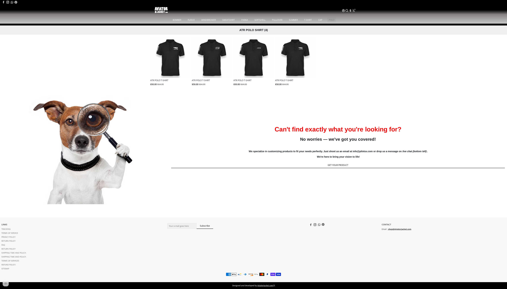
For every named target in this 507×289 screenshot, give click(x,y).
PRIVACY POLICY (8, 237)
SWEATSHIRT (228, 19)
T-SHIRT (308, 19)
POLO (331, 19)
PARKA (244, 19)
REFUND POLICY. (8, 265)
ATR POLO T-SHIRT (159, 80)
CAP (320, 19)
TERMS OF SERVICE (9, 233)
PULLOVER (277, 19)
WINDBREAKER (208, 19)
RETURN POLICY (8, 241)
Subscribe (205, 225)
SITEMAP (5, 268)
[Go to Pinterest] (16, 2)
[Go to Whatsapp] (11, 2)
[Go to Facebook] (3, 2)
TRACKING (6, 229)
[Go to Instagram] (7, 2)
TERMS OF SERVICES (10, 261)
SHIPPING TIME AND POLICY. (13, 253)
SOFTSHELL (260, 19)
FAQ (3, 245)
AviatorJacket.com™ (266, 285)
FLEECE (191, 19)
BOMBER (177, 19)
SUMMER (293, 19)
